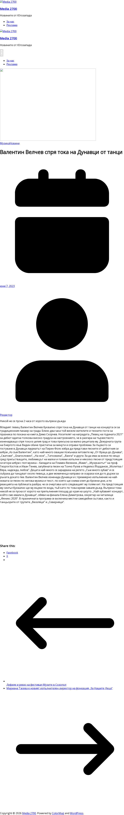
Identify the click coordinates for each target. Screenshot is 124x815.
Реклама (11, 25)
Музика (5, 143)
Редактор (6, 415)
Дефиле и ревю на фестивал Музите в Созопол (36, 684)
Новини (15, 143)
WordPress (76, 813)
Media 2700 (8, 9)
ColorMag (58, 813)
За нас (10, 21)
